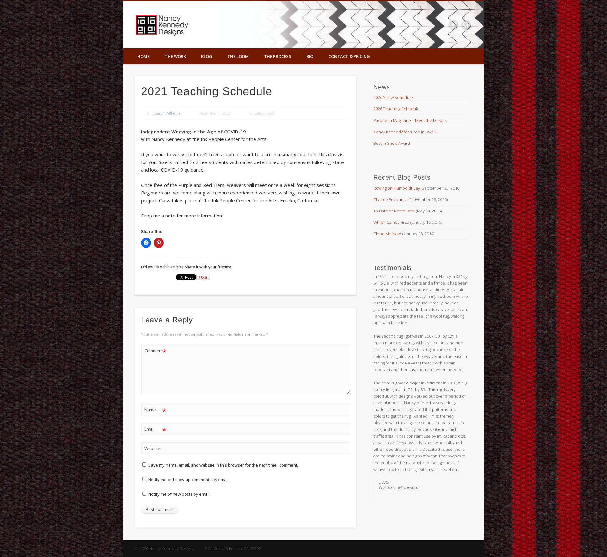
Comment (155, 351)
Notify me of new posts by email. (179, 494)
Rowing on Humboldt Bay (396, 188)
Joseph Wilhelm (167, 113)
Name (155, 410)
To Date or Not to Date (394, 211)
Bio (309, 56)
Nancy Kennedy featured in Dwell (404, 132)
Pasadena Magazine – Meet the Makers (410, 120)
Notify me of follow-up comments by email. (189, 479)
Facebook (453, 25)
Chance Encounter (391, 199)
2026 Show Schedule (393, 97)
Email (155, 430)
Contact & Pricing (349, 56)
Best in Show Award (391, 143)
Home (143, 56)
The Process (277, 56)
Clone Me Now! (387, 233)
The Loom (238, 56)
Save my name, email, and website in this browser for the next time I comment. (223, 465)
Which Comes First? (391, 222)
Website (152, 448)
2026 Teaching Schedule (396, 109)
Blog (206, 56)
